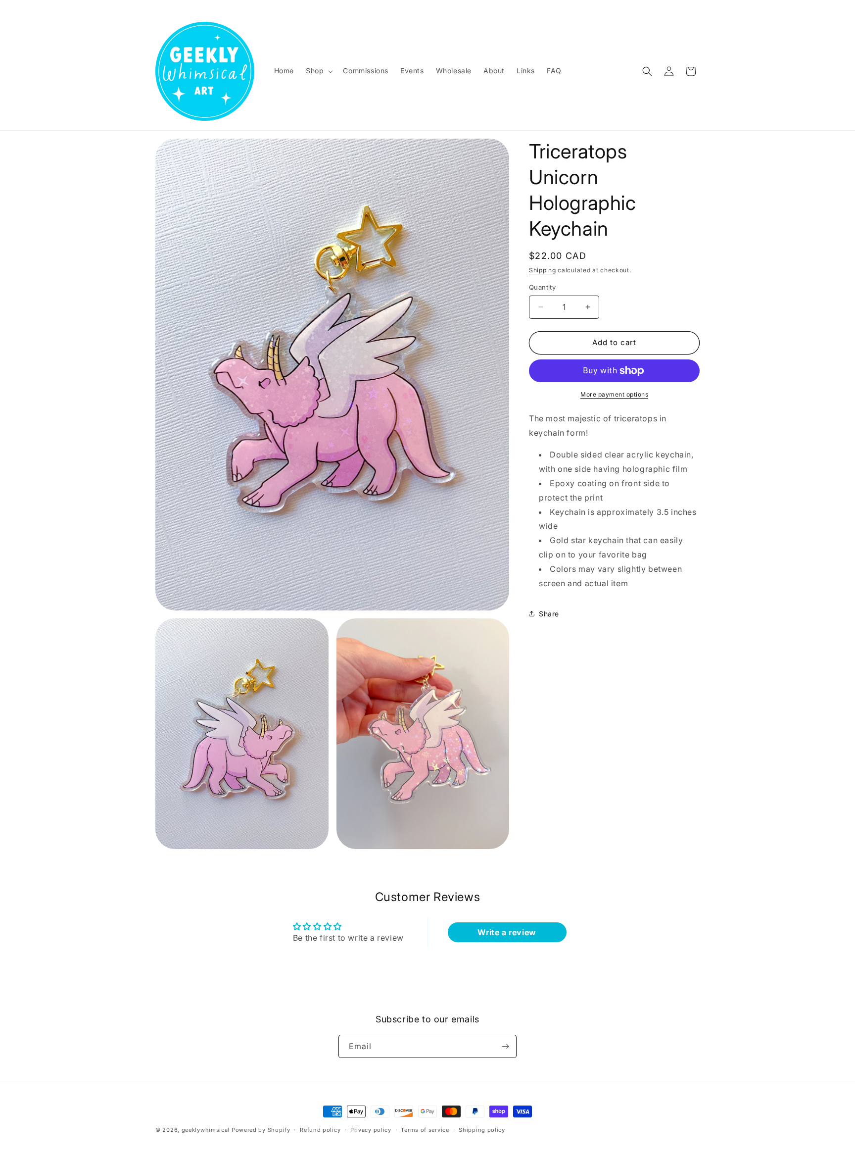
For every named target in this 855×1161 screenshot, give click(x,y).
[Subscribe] (505, 1046)
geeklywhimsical (206, 1129)
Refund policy (320, 1129)
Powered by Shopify (261, 1129)
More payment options (614, 394)
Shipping (542, 270)
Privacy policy (370, 1129)
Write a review (506, 932)
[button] (318, 70)
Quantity (542, 287)
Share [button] (549, 613)
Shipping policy (482, 1129)
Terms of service (425, 1129)
